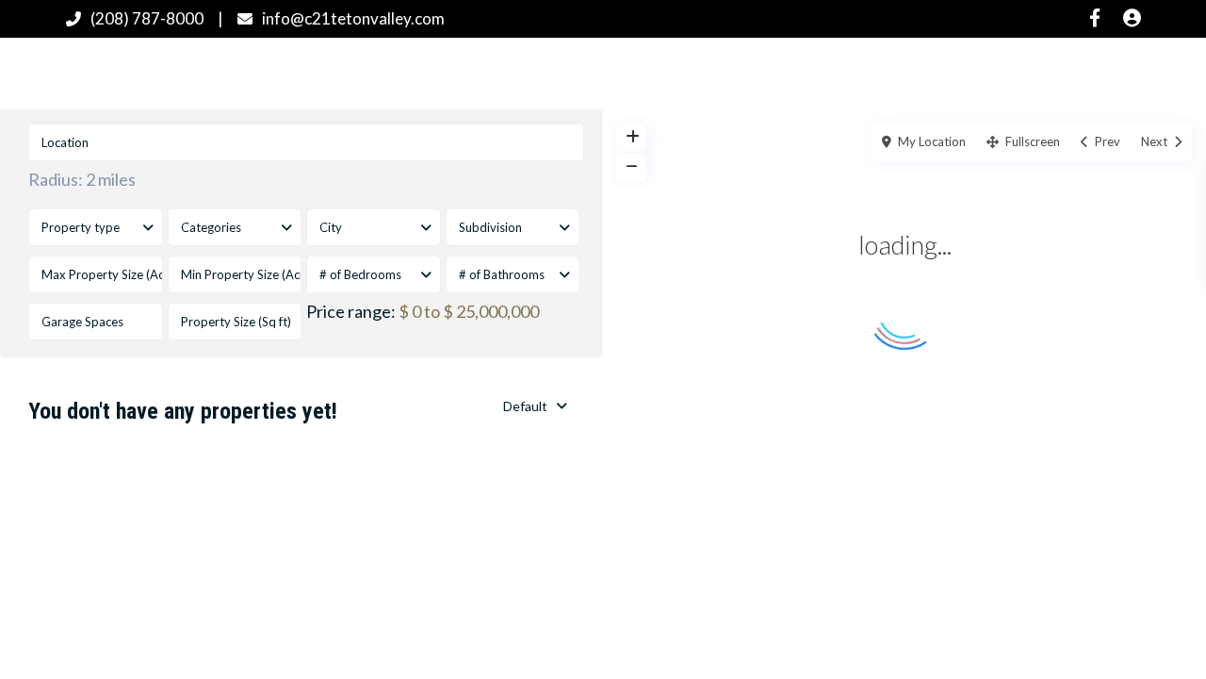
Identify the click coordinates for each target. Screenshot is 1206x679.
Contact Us (1044, 72)
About (943, 72)
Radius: (82, 179)
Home (405, 72)
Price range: (351, 311)
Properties (501, 72)
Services (851, 72)
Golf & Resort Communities (680, 72)
